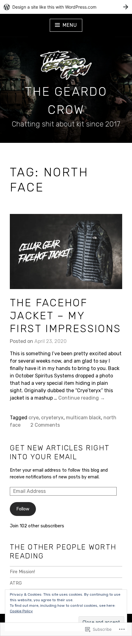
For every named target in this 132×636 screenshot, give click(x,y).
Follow (22, 509)
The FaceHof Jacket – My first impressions (65, 315)
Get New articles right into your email (59, 452)
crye (34, 418)
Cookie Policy (21, 611)
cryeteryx (52, 418)
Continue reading (81, 398)
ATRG (16, 583)
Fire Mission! (22, 571)
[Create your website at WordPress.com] (66, 7)
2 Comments (45, 425)
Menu (70, 25)
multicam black (83, 418)
